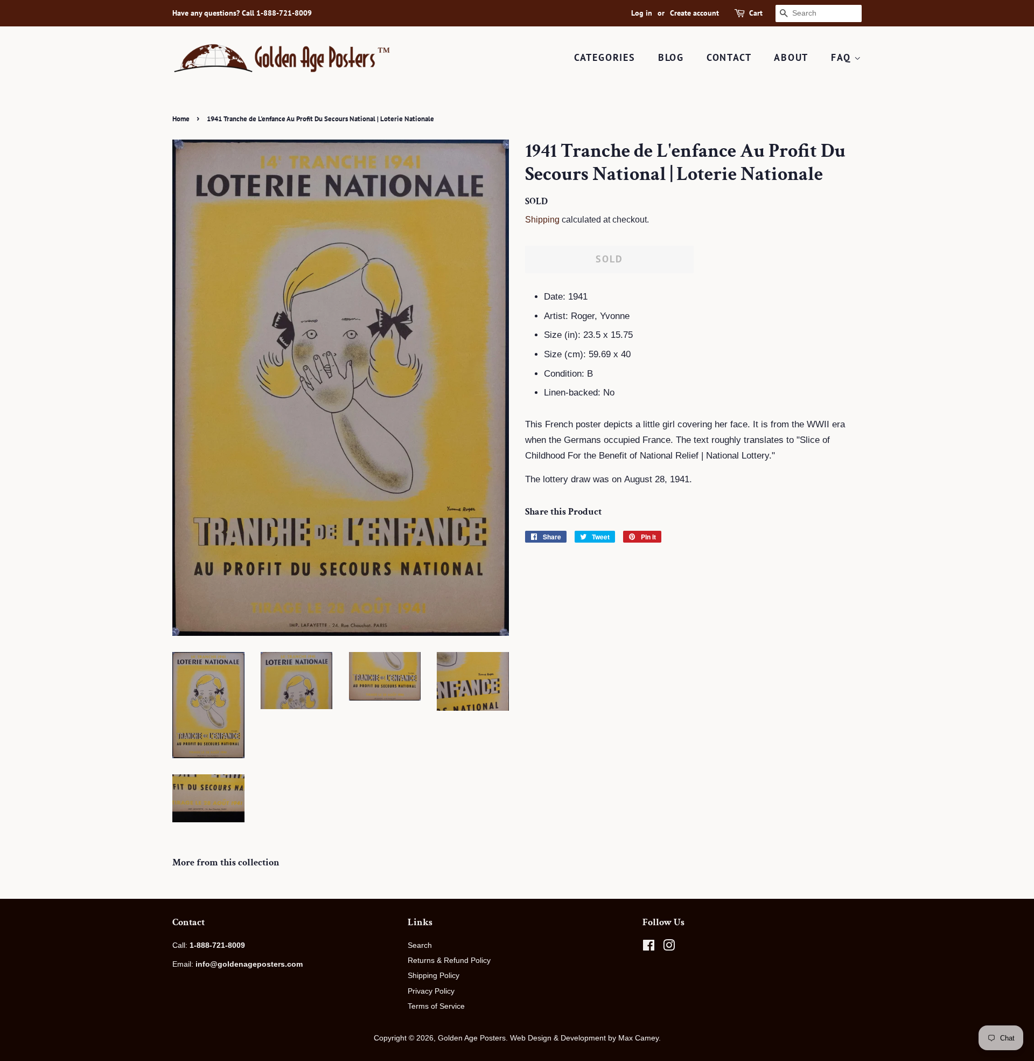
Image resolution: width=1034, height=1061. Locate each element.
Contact (729, 57)
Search (420, 945)
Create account (694, 13)
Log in (641, 13)
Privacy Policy (431, 991)
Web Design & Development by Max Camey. (585, 1038)
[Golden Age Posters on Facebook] (648, 947)
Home (181, 118)
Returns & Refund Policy (449, 960)
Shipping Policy (433, 975)
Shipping (542, 219)
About (791, 57)
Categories (604, 57)
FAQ (842, 57)
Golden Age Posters (472, 1038)
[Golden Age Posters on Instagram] (669, 947)
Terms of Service (436, 1006)
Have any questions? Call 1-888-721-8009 (242, 13)
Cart (756, 13)
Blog (671, 57)
